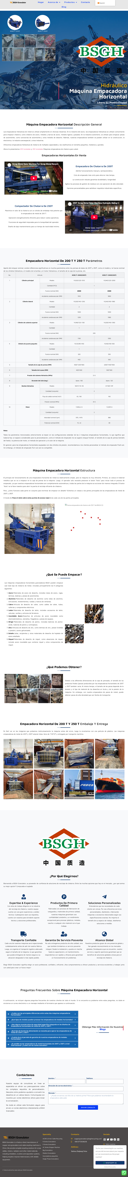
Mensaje (51, 1093)
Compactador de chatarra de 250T (34, 206)
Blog (64, 7)
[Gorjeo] (108, 1139)
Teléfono (89, 1078)
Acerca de (53, 2)
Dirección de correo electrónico (60, 1085)
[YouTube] (111, 1139)
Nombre (51, 1078)
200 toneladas (25, 149)
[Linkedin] (118, 1139)
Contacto (85, 2)
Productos (69, 2)
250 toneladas (37, 149)
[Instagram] (104, 1139)
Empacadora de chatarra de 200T (94, 166)
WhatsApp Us (111, 1163)
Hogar (41, 2)
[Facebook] (115, 1139)
